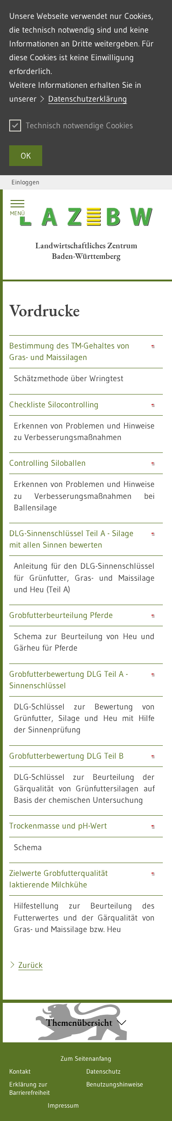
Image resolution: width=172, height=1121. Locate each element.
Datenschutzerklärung (87, 99)
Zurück (30, 965)
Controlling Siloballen (47, 463)
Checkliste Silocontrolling (54, 405)
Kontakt (20, 1071)
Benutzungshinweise (114, 1084)
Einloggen (25, 182)
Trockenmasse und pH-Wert (58, 826)
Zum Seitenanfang (86, 1058)
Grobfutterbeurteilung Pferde (61, 615)
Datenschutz (103, 1071)
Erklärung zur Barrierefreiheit (29, 1088)
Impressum (63, 1105)
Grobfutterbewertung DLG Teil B (66, 756)
